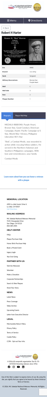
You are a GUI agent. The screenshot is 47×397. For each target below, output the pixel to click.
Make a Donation (13, 275)
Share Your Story (13, 288)
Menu (12, 20)
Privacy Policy (11, 328)
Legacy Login (11, 252)
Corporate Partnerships (15, 279)
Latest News (11, 297)
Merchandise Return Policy (16, 324)
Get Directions (12, 209)
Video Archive (12, 306)
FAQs (9, 235)
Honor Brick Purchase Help (16, 243)
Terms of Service (12, 333)
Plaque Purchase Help (14, 239)
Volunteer (10, 270)
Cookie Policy (11, 337)
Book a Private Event (14, 248)
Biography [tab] (7, 116)
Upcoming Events (13, 310)
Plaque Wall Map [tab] (21, 116)
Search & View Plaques (15, 283)
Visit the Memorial (13, 266)
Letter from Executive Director (17, 315)
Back (6, 28)
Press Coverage (12, 301)
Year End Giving (12, 257)
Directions (36, 20)
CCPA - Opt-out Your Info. (16, 341)
